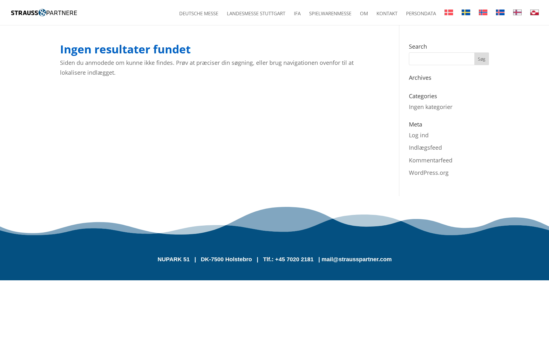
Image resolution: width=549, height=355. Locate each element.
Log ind (419, 135)
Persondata (421, 14)
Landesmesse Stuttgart (256, 14)
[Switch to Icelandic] (500, 17)
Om (364, 14)
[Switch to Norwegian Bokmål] (483, 17)
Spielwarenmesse (330, 14)
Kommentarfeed (430, 160)
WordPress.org (429, 172)
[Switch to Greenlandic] (534, 17)
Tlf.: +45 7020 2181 (288, 259)
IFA (297, 14)
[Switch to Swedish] (466, 17)
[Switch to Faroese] (517, 17)
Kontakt (386, 14)
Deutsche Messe (198, 14)
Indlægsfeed (425, 147)
